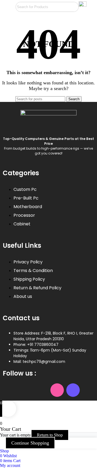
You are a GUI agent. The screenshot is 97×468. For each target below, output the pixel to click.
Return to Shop (50, 435)
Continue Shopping (30, 443)
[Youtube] (41, 390)
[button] (8, 7)
